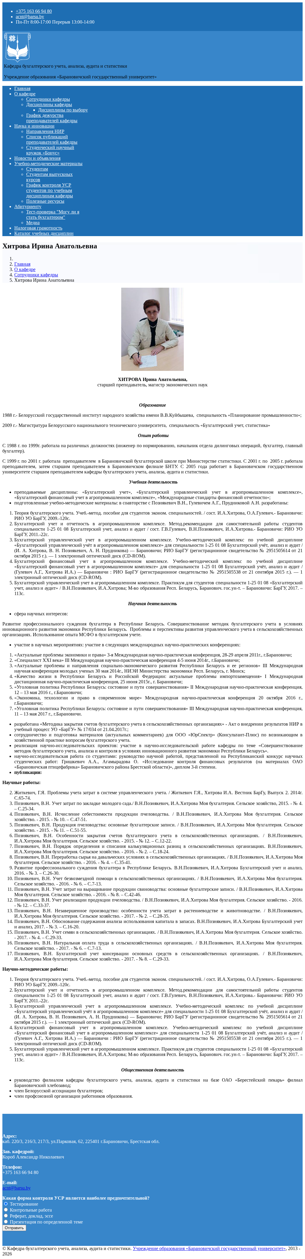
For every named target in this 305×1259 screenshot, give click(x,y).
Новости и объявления (37, 158)
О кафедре (24, 93)
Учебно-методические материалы (48, 163)
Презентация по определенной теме (46, 1221)
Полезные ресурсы (45, 201)
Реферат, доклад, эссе (31, 1215)
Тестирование (23, 1204)
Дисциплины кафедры (49, 104)
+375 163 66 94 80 (34, 11)
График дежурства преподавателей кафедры (51, 118)
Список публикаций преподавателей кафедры (51, 139)
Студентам (37, 168)
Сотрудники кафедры (48, 99)
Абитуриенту (27, 206)
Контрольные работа (30, 1209)
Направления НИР (45, 131)
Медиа (33, 222)
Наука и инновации (34, 125)
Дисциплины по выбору (63, 109)
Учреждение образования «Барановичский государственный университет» (209, 1248)
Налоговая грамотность (38, 227)
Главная (22, 88)
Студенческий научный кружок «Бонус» (50, 150)
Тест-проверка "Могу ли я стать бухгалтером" (52, 214)
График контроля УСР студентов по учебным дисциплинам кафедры (49, 190)
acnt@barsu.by (30, 16)
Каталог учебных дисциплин (44, 233)
